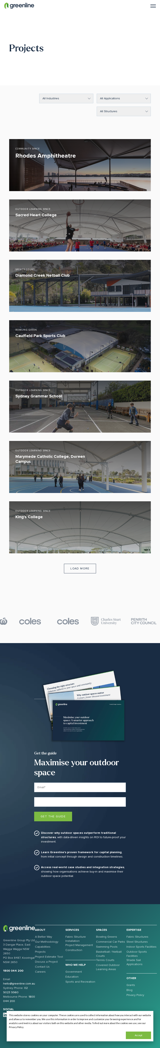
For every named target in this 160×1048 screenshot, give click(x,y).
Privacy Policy (135, 995)
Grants (130, 985)
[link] (19, 5)
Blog (129, 990)
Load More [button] (80, 568)
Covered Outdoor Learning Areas (108, 967)
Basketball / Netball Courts (109, 954)
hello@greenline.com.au (19, 983)
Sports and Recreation (80, 981)
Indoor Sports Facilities (141, 946)
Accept (138, 1035)
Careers (40, 971)
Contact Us (42, 966)
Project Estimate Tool (49, 956)
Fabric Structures (137, 936)
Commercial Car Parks (110, 941)
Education (72, 976)
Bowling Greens (106, 936)
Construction (73, 950)
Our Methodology (46, 941)
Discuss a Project (46, 961)
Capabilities (42, 946)
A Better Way (43, 936)
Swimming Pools (107, 946)
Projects (40, 951)
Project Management (79, 945)
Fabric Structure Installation (75, 939)
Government (73, 971)
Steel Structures (137, 941)
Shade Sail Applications (134, 962)
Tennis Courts (105, 960)
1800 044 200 (13, 970)
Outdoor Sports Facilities (136, 954)
